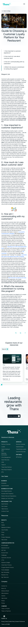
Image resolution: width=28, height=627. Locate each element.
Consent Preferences (20, 621)
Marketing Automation (4, 454)
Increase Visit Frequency (7, 493)
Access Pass (4, 552)
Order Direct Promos (6, 565)
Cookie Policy (11, 621)
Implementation (20, 446)
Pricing (3, 603)
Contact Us (4, 586)
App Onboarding (5, 572)
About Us (3, 588)
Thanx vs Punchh (5, 608)
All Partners (19, 457)
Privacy (3, 621)
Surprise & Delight (5, 562)
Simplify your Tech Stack (7, 498)
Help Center (4, 539)
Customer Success (20, 451)
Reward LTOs (4, 574)
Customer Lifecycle (6, 557)
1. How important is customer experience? (12, 52)
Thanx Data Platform (6, 467)
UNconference (4, 593)
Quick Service (4, 504)
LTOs (2, 560)
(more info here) (22, 277)
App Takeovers (5, 577)
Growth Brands (5, 485)
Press (2, 532)
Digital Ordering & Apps (5, 450)
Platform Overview (5, 444)
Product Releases (5, 537)
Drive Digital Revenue (6, 491)
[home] (7, 4)
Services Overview (20, 444)
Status (3, 600)
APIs (2, 472)
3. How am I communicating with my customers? (14, 62)
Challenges (4, 555)
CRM (2, 462)
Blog (2, 522)
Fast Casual (4, 506)
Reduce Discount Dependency (8, 496)
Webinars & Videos (5, 527)
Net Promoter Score (14, 277)
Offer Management (6, 457)
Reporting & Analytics (6, 469)
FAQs (2, 534)
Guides (3, 525)
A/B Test (3, 550)
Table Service (4, 508)
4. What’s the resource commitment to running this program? (14, 68)
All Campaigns (4, 545)
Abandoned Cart (5, 547)
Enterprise (3, 483)
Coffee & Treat (5, 511)
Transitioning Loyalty (21, 449)
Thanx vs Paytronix (6, 611)
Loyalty (3, 446)
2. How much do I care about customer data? (12, 57)
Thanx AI (3, 464)
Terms (6, 621)
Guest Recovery (5, 459)
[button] (24, 4)
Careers (3, 595)
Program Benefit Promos (7, 567)
